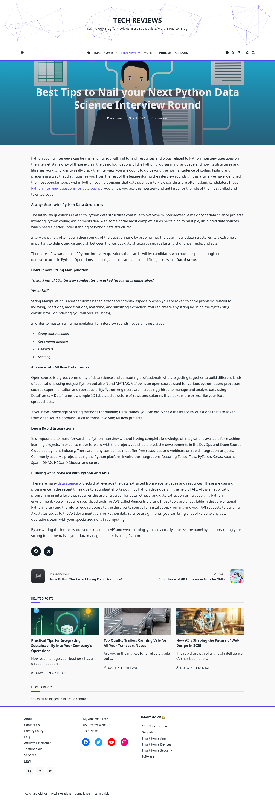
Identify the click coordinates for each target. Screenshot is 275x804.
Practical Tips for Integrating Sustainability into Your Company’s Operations (61, 645)
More (148, 53)
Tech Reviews (137, 20)
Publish (165, 53)
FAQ (27, 737)
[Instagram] (239, 53)
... (60, 663)
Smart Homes (103, 53)
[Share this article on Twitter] (48, 551)
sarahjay (184, 667)
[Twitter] (233, 53)
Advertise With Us (36, 793)
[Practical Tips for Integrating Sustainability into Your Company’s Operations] (65, 621)
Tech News (128, 53)
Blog (27, 761)
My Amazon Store (95, 719)
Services (30, 755)
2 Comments (161, 118)
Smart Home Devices (156, 744)
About (28, 719)
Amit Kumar (116, 118)
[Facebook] (227, 53)
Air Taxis (181, 53)
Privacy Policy (33, 731)
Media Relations (61, 793)
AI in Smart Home (154, 726)
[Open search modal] (253, 53)
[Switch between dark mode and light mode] (247, 53)
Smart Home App (154, 738)
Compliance (82, 793)
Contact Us (32, 725)
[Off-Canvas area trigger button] (22, 53)
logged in (55, 699)
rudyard (39, 672)
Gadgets (148, 732)
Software (148, 756)
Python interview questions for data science (66, 188)
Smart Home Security (157, 750)
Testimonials (33, 749)
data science (68, 483)
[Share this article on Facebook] (36, 551)
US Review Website (96, 725)
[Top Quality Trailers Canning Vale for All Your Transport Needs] (137, 621)
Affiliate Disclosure (37, 743)
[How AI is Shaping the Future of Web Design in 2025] (210, 621)
